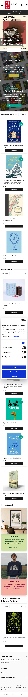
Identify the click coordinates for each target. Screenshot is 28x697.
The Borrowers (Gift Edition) (11, 256)
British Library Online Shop (12, 694)
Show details (20, 363)
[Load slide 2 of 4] (11, 50)
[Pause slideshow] (19, 50)
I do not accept (14, 376)
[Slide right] (26, 12)
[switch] (24, 347)
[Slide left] (2, 12)
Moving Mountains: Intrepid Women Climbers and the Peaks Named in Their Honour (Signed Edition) (13, 182)
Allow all (14, 367)
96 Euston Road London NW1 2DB (11, 659)
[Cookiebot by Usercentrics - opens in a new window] (20, 320)
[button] (2, 5)
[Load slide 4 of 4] (16, 50)
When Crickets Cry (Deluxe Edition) (13, 493)
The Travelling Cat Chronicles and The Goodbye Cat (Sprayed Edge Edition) (13, 386)
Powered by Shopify (20, 694)
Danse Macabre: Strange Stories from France (14, 638)
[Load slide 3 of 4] (13, 50)
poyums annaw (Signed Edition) (12, 458)
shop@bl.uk (6, 662)
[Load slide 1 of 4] (9, 50)
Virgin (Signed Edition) (9, 423)
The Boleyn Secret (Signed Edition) (13, 145)
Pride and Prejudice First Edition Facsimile (12, 304)
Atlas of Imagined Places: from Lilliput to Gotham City (14, 219)
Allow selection (14, 371)
